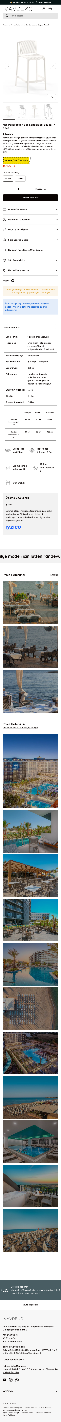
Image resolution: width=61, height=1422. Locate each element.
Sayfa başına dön (30, 1305)
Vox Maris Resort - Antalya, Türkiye (20, 727)
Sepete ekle (40, 189)
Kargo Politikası (9, 1415)
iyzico (27, 511)
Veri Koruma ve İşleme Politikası (15, 1410)
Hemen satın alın (30, 197)
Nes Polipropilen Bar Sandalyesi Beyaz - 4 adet (31, 25)
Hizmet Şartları (31, 1408)
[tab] (11, 327)
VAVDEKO (12, 1403)
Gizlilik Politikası (45, 1408)
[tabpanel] (30, 410)
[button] (50, 9)
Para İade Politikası (43, 1413)
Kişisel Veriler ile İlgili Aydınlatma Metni (18, 1413)
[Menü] (56, 9)
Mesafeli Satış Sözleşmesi (12, 1408)
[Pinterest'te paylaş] (12, 280)
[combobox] (30, 16)
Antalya (54, 574)
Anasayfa (6, 25)
